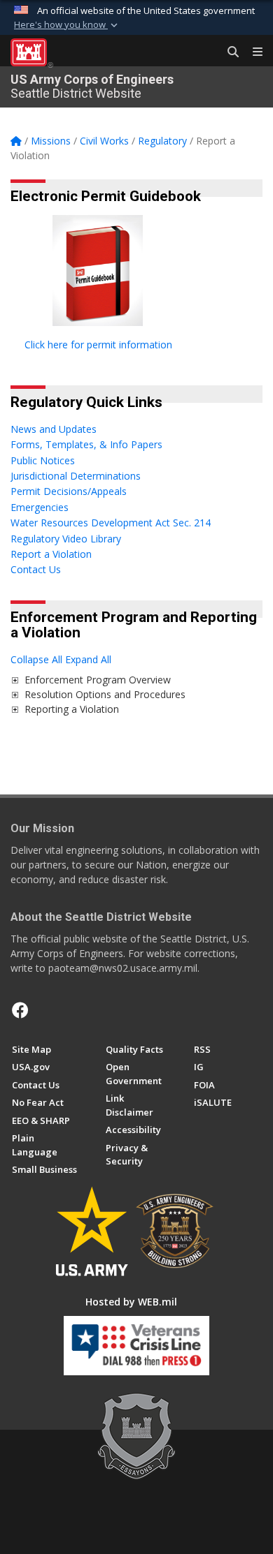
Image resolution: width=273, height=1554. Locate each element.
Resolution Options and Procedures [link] (105, 694)
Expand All (88, 659)
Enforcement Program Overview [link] (97, 679)
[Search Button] (228, 52)
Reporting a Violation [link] (71, 709)
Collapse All (36, 659)
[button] (67, 25)
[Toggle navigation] (251, 52)
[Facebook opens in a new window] (20, 1010)
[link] (14, 679)
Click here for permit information (98, 344)
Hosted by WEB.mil (131, 1301)
